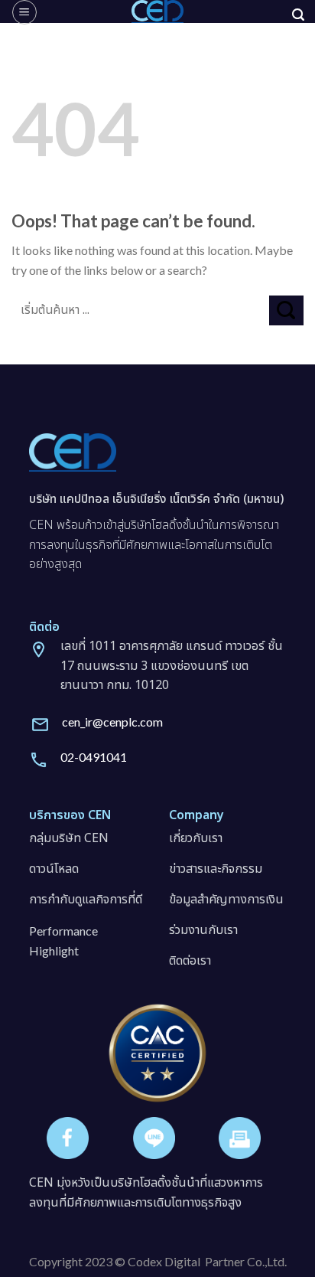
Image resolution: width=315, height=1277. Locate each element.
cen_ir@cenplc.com (112, 721)
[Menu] (24, 12)
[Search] (298, 15)
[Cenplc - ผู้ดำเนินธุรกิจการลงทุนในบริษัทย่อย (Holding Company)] (157, 11)
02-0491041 (93, 757)
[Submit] (286, 310)
